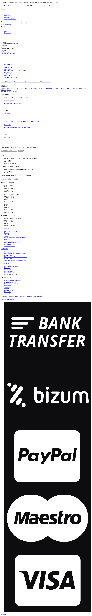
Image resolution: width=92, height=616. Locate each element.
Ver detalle (7, 113)
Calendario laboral (13, 296)
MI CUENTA (5, 263)
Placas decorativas (46, 82)
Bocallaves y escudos (34, 82)
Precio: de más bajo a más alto (50, 88)
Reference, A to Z (81, 88)
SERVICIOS (4, 249)
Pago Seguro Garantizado (8, 299)
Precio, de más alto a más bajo (67, 88)
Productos (9, 82)
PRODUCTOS (5, 228)
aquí (26, 21)
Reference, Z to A (6, 90)
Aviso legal (4, 296)
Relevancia (20, 88)
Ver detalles (7, 125)
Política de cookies (38, 296)
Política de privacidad (25, 296)
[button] (3, 614)
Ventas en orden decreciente (9, 88)
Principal (3, 82)
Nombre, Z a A (36, 88)
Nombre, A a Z (28, 88)
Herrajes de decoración (20, 82)
